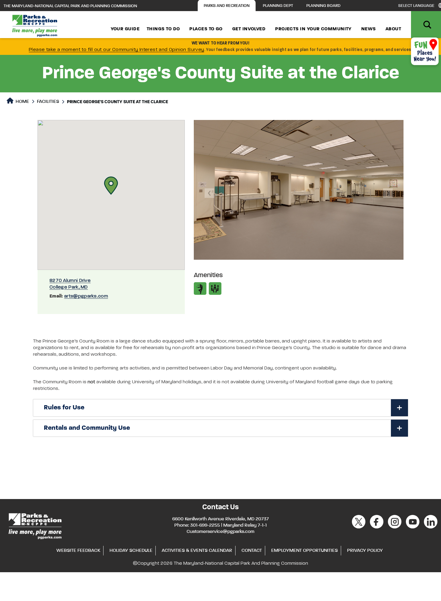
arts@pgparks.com (86, 296)
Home (21, 101)
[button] (111, 185)
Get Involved (249, 29)
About (393, 29)
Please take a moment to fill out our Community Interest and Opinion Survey (116, 49)
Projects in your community (313, 29)
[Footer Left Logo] (35, 525)
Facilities (48, 101)
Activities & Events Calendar (197, 550)
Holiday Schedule (131, 550)
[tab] (220, 408)
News (368, 29)
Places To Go (205, 29)
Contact (252, 550)
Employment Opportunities (304, 550)
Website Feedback (78, 550)
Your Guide (125, 29)
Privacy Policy (365, 550)
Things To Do (163, 29)
